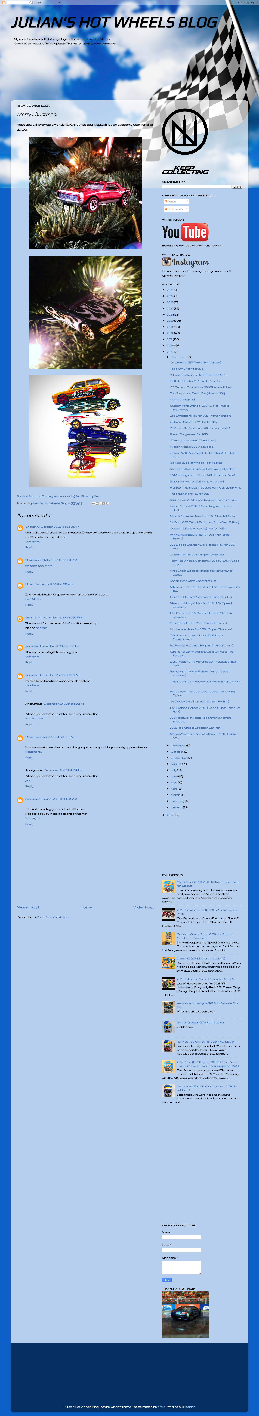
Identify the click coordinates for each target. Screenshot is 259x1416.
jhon (28, 780)
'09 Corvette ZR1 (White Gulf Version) (195, 362)
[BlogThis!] (97, 503)
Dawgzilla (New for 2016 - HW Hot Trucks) (198, 623)
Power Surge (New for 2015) (189, 434)
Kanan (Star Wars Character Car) (193, 580)
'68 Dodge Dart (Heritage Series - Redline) (199, 701)
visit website (34, 718)
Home (86, 907)
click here (32, 685)
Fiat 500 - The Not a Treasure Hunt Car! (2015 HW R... (205, 487)
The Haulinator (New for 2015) (190, 493)
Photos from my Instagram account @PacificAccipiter (58, 496)
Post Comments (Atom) (53, 917)
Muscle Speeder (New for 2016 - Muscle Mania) (202, 516)
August (176, 763)
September (179, 757)
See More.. (33, 598)
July (174, 770)
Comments (175, 208)
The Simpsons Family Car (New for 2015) (197, 393)
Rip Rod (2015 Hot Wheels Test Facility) (196, 462)
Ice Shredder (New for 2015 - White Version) (200, 415)
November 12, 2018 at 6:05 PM (62, 617)
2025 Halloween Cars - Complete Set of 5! (205, 979)
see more (32, 656)
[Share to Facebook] (103, 503)
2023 (170, 302)
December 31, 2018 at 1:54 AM (63, 770)
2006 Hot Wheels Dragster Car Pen (195, 727)
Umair (29, 584)
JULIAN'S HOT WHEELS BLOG (113, 22)
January (177, 807)
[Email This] (93, 503)
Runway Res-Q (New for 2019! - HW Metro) (206, 1041)
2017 (170, 339)
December (179, 356)
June (174, 776)
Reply (29, 547)
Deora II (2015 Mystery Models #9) (201, 958)
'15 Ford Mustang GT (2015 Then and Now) (198, 374)
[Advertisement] (120, 75)
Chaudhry (32, 526)
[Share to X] (100, 503)
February (178, 801)
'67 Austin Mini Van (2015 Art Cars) (193, 440)
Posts (171, 201)
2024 (170, 296)
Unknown (32, 559)
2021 (170, 314)
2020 (170, 320)
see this (41, 627)
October (177, 751)
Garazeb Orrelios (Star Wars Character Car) (201, 596)
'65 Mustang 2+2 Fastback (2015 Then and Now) (202, 475)
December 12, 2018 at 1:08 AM (59, 646)
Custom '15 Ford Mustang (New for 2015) (197, 528)
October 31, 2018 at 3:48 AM (58, 559)
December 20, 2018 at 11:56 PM (64, 703)
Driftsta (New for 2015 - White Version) (196, 380)
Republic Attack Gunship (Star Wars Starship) (202, 468)
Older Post (143, 907)
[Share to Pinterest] (107, 503)
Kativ (161, 1406)
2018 (170, 333)
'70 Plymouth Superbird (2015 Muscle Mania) (200, 427)
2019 (170, 326)
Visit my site (33, 818)
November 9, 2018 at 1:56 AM (54, 584)
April (174, 788)
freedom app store (38, 565)
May (174, 782)
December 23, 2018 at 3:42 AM (55, 736)
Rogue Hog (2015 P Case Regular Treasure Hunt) (203, 499)
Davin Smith (33, 617)
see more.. (32, 541)
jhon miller (32, 646)
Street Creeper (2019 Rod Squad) (200, 1022)
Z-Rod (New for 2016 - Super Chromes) (197, 554)
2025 (170, 289)
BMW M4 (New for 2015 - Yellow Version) (197, 481)
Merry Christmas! (182, 399)
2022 (170, 308)
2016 (170, 345)
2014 (170, 815)
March (176, 794)
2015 (170, 351)
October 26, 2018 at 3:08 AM (60, 526)
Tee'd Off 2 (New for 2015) (187, 368)
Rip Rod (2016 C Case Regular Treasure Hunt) (201, 645)
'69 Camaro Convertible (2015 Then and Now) (201, 387)
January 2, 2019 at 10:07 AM (59, 798)
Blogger (189, 1406)
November (178, 745)
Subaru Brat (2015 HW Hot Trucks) (193, 421)
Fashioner (32, 798)
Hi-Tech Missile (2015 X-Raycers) (192, 446)
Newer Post (28, 907)
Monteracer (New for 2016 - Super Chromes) (201, 629)
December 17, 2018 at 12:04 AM (60, 674)
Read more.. (33, 751)
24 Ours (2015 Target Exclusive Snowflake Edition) (204, 522)
